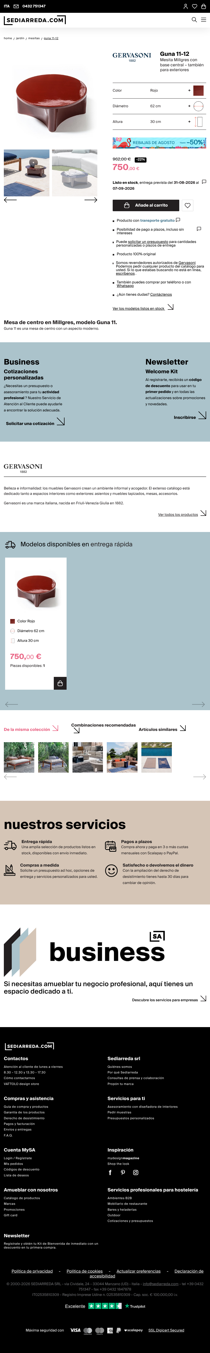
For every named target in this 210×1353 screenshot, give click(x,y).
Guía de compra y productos (26, 1106)
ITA (7, 6)
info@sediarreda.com (160, 1284)
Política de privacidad (32, 1271)
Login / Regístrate (18, 1158)
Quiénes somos (120, 1066)
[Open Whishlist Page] (194, 6)
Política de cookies (85, 1271)
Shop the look (118, 1164)
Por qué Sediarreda (123, 1072)
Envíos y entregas (18, 1129)
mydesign (123, 1158)
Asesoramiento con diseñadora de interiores (143, 1106)
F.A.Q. (8, 1135)
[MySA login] (185, 6)
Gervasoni (187, 263)
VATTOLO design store (21, 1083)
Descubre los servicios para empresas (165, 1000)
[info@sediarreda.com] (16, 6)
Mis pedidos (13, 1164)
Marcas (9, 1204)
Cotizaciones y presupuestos (130, 1221)
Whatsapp (125, 286)
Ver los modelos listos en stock (139, 309)
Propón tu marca (121, 1083)
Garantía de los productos (24, 1112)
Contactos (16, 1059)
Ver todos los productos (178, 515)
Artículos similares (158, 729)
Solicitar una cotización (30, 423)
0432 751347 (34, 6)
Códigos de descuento (21, 1169)
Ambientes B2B (120, 1198)
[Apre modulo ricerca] (194, 20)
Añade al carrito (151, 205)
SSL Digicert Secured (166, 1330)
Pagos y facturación (19, 1123)
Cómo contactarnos (19, 1078)
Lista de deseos (16, 1175)
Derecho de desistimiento (24, 1118)
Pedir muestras (119, 1112)
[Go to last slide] (10, 200)
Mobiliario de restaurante (127, 1204)
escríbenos (125, 274)
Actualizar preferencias (139, 1271)
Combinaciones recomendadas (103, 726)
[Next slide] (91, 200)
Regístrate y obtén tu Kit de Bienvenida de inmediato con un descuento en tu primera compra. (51, 1245)
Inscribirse (185, 417)
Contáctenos (161, 295)
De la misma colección (27, 729)
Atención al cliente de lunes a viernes (33, 1066)
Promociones (14, 1209)
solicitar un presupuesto (148, 242)
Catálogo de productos (22, 1198)
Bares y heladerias (122, 1209)
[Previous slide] (11, 704)
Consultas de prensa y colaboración (136, 1078)
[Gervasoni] (132, 57)
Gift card (10, 1215)
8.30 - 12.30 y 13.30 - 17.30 (25, 1072)
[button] (26, 173)
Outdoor (114, 1215)
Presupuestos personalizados (131, 1118)
